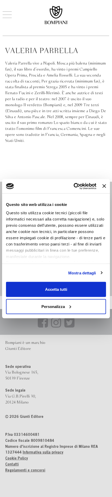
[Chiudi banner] (104, 186)
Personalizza (53, 306)
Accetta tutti (56, 289)
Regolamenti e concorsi (25, 471)
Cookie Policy (16, 459)
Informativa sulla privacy (43, 453)
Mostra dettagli (82, 272)
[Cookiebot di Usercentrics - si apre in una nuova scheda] (73, 186)
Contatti (12, 465)
